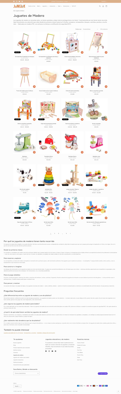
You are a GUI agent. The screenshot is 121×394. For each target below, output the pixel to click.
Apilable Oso (48, 189)
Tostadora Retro (48, 156)
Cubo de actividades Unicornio (72, 56)
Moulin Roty (80, 355)
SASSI (78, 347)
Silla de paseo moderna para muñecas (96, 57)
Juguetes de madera (18, 355)
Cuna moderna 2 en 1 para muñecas (48, 90)
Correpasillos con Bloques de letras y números (48, 57)
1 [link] (50, 233)
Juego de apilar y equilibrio (96, 189)
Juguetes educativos (18, 360)
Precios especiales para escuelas (21, 347)
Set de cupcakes (96, 123)
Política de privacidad (37, 391)
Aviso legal (75, 391)
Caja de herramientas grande (48, 123)
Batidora (24, 156)
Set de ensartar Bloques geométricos (96, 222)
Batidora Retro (72, 156)
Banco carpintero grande (96, 90)
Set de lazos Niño (48, 222)
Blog (14, 345)
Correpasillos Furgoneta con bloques (24, 56)
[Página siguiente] (70, 233)
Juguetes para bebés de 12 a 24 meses (13, 333)
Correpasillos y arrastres (30, 333)
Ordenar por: (78, 29)
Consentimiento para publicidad (21, 365)
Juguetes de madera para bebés (21, 357)
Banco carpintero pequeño (25, 123)
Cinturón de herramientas (72, 90)
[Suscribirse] (37, 373)
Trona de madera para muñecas (24, 90)
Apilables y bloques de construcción (46, 333)
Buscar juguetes (17, 342)
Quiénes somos (17, 350)
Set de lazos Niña (72, 222)
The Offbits (80, 352)
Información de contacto (67, 391)
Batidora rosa (96, 156)
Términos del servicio (48, 391)
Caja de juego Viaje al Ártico (24, 222)
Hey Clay (79, 350)
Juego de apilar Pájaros (72, 189)
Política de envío (57, 391)
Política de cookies (18, 362)
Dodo (78, 357)
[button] (39, 6)
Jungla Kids (19, 391)
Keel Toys (79, 360)
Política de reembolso (27, 391)
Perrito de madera (24, 189)
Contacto (15, 352)
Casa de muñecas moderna (72, 123)
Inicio (14, 10)
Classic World (80, 342)
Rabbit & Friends (81, 345)
